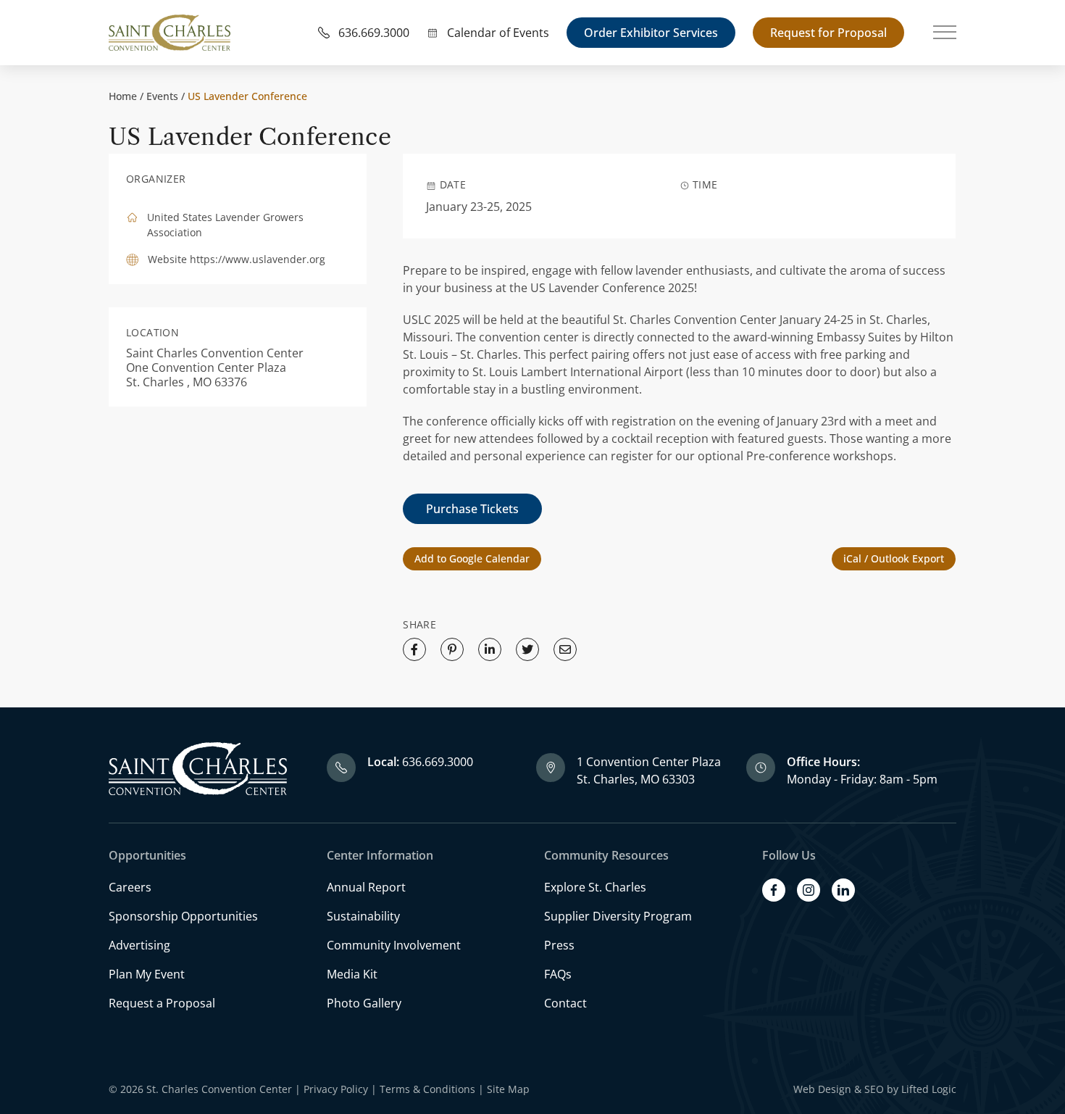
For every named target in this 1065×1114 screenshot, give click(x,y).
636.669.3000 (437, 762)
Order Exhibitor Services (651, 33)
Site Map (508, 1089)
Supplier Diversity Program (618, 916)
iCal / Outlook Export (893, 558)
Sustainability (363, 916)
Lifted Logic (928, 1089)
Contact (565, 1003)
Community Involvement (394, 945)
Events (162, 96)
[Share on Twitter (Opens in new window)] (527, 649)
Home (123, 96)
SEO (874, 1089)
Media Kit (352, 974)
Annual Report (366, 887)
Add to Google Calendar (472, 558)
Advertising (139, 945)
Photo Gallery (364, 1003)
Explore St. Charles (595, 887)
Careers (130, 887)
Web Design (822, 1089)
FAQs (558, 974)
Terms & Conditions (427, 1089)
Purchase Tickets (472, 509)
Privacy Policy (336, 1089)
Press (559, 945)
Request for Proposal (828, 33)
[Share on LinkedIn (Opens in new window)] (489, 649)
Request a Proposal (162, 1003)
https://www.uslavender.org (257, 259)
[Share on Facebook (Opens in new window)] (414, 649)
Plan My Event (147, 974)
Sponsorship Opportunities (183, 916)
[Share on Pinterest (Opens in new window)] (452, 649)
